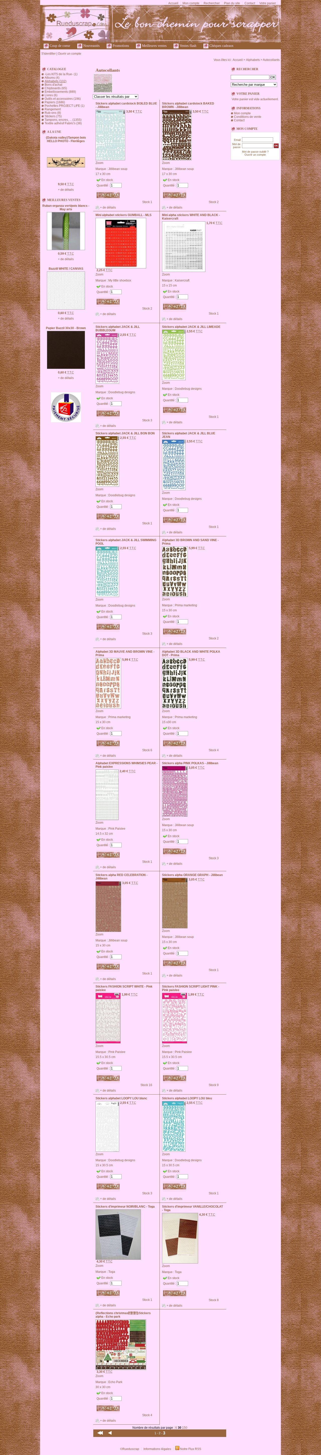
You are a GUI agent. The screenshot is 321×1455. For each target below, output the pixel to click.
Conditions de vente (247, 117)
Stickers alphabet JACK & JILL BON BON (125, 433)
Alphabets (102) (55, 81)
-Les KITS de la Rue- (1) (61, 74)
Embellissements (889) (60, 91)
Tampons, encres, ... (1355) (63, 120)
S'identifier (48, 53)
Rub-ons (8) (53, 113)
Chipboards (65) (56, 88)
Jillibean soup (117, 169)
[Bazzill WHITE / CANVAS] (66, 308)
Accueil (173, 3)
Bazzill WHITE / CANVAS (66, 268)
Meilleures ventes (154, 46)
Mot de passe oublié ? (255, 151)
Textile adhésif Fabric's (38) (63, 123)
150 (184, 1427)
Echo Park (115, 1382)
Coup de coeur (59, 46)
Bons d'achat (53, 84)
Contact (250, 3)
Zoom (99, 163)
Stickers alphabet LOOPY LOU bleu (187, 1098)
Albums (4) (52, 77)
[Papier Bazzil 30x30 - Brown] (66, 368)
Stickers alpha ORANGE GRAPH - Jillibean (192, 875)
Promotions (120, 46)
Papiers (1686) (55, 102)
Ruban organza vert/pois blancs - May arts (65, 207)
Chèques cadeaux (220, 46)
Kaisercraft (182, 280)
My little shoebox (119, 280)
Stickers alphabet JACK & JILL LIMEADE (191, 327)
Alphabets (253, 60)
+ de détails (66, 189)
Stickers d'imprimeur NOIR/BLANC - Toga (125, 1206)
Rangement (53, 109)
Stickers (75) (53, 116)
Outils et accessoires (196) (63, 99)
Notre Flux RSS (190, 1449)
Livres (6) (51, 95)
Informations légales (157, 1449)
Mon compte (191, 3)
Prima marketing (186, 605)
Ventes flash (187, 46)
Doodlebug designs (121, 392)
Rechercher (212, 3)
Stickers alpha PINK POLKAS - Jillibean (190, 763)
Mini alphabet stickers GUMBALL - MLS (123, 215)
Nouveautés (91, 46)
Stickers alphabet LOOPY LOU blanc (121, 1098)
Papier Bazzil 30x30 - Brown (66, 328)
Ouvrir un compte (69, 53)
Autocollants (271, 60)
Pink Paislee (116, 828)
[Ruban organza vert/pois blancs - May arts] (66, 249)
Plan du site (232, 3)
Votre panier (267, 3)
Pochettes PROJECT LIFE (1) (65, 106)
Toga (111, 1272)
